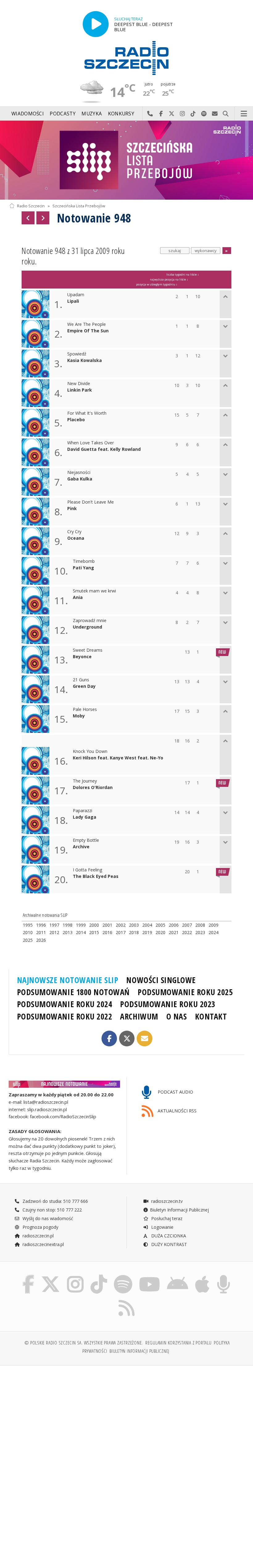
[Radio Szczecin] (126, 58)
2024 (213, 932)
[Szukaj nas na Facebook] (28, 1276)
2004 (147, 925)
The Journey (85, 781)
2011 (41, 932)
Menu (244, 114)
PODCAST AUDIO (174, 1092)
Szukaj (225, 114)
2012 (54, 932)
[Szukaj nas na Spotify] (123, 1276)
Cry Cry (74, 531)
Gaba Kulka (79, 479)
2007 (187, 925)
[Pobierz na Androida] (178, 1276)
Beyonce (82, 656)
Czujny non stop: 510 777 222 (51, 1210)
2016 (107, 932)
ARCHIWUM (139, 1016)
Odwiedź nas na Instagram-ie (182, 114)
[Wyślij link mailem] (144, 1038)
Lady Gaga (84, 817)
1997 (54, 925)
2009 (213, 925)
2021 (174, 932)
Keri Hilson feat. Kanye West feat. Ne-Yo (118, 758)
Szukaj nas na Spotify (204, 114)
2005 (160, 925)
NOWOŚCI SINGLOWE (161, 980)
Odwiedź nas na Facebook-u (161, 114)
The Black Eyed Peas (95, 876)
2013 (68, 932)
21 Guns (81, 680)
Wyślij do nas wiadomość (214, 114)
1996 (41, 925)
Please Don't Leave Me (90, 502)
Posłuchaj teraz (166, 1218)
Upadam (75, 294)
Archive (81, 847)
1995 (28, 925)
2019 (147, 932)
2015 (94, 932)
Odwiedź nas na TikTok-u (193, 114)
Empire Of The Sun (88, 331)
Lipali (73, 301)
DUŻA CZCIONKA (168, 1236)
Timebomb (84, 561)
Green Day (84, 686)
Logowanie (161, 1227)
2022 (187, 932)
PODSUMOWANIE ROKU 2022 (64, 1016)
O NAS (176, 1016)
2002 (121, 925)
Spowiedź (76, 354)
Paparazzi (82, 810)
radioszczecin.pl (37, 1236)
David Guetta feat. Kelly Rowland (104, 449)
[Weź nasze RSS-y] (126, 1300)
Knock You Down (90, 751)
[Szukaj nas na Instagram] (75, 1276)
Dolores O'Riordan (93, 787)
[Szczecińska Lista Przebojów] (126, 160)
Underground (87, 627)
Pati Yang (83, 568)
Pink (72, 508)
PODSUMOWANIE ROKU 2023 (167, 1004)
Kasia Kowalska (84, 360)
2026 (41, 940)
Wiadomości (27, 113)
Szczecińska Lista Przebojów (78, 206)
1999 (81, 925)
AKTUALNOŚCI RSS (176, 1111)
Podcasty (62, 113)
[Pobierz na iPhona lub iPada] (202, 1276)
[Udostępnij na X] (127, 1038)
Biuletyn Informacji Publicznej (179, 1210)
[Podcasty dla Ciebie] (223, 1276)
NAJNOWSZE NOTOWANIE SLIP (67, 980)
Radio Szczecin (31, 206)
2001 (107, 925)
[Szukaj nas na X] (51, 1276)
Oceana (75, 538)
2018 (134, 932)
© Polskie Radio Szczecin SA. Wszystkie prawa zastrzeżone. (83, 1343)
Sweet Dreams (87, 650)
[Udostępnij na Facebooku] (109, 1038)
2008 (200, 925)
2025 (28, 940)
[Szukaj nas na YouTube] (149, 1276)
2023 (200, 932)
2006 (174, 925)
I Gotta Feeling (87, 870)
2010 (28, 932)
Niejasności (78, 472)
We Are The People (86, 324)
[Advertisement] (67, 1417)
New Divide (78, 383)
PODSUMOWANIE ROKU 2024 (64, 1004)
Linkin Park (79, 390)
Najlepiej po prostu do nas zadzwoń (150, 114)
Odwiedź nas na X (171, 114)
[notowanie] (64, 1084)
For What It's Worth (86, 413)
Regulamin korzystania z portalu (178, 1343)
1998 (68, 925)
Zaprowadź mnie (89, 620)
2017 (121, 932)
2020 (160, 932)
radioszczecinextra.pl (42, 1244)
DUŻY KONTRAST (168, 1244)
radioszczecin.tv (166, 1201)
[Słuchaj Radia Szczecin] (95, 24)
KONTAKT (211, 1016)
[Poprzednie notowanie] (28, 217)
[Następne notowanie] (42, 217)
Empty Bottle (86, 840)
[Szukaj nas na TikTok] (98, 1276)
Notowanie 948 (94, 218)
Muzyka (91, 113)
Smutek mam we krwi (94, 591)
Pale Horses (85, 709)
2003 (134, 925)
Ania (78, 597)
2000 (94, 925)
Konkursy (121, 113)
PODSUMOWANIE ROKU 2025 (185, 992)
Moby (79, 716)
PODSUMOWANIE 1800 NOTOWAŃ (73, 992)
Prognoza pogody (39, 1227)
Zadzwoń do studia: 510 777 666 (54, 1201)
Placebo (76, 419)
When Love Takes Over (90, 443)
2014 (81, 932)
